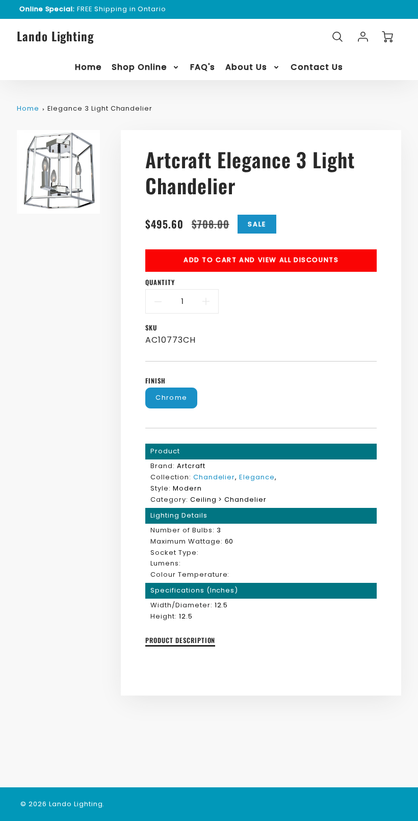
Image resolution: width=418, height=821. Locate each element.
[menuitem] (88, 67)
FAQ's (203, 67)
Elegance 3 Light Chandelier (99, 108)
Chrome (171, 397)
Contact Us (317, 67)
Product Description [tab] (180, 640)
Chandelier (214, 477)
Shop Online (139, 67)
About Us (246, 67)
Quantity (160, 282)
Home (88, 67)
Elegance (257, 477)
